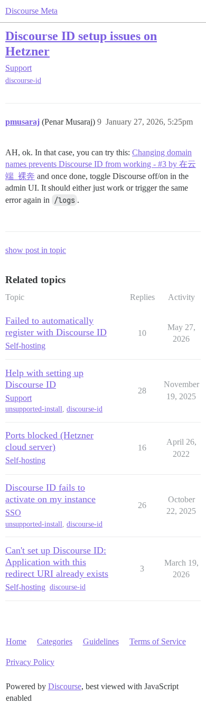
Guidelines (101, 641)
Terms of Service (157, 641)
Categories (54, 641)
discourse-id (23, 81)
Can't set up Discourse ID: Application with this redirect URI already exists (56, 562)
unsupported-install (33, 409)
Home (16, 641)
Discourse (64, 686)
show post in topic (35, 250)
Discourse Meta (31, 10)
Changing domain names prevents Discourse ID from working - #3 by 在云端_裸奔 (100, 164)
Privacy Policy (30, 662)
